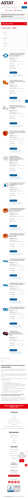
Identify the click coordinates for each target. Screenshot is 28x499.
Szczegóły (13, 72)
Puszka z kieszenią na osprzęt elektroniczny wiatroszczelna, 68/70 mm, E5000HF (17, 107)
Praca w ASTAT (14, 459)
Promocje (14, 442)
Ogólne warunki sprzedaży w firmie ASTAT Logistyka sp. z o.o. (14, 428)
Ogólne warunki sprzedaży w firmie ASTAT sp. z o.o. (14, 426)
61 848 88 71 (14, 463)
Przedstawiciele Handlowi (14, 453)
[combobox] (14, 34)
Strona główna (4, 18)
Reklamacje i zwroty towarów (14, 420)
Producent (4, 32)
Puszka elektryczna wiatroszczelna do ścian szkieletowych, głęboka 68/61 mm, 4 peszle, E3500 (17, 209)
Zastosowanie (5, 37)
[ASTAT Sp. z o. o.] (7, 3)
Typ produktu (5, 43)
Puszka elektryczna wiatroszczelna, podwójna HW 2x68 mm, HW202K (17, 308)
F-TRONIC (16, 58)
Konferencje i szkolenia (14, 437)
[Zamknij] (27, 451)
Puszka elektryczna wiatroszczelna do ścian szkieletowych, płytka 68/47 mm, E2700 (17, 132)
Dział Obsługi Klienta (14, 451)
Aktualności (14, 440)
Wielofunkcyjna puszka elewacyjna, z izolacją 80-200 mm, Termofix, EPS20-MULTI (17, 184)
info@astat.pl (14, 464)
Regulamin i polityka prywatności (14, 422)
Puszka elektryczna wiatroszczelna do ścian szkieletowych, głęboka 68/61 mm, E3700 (17, 235)
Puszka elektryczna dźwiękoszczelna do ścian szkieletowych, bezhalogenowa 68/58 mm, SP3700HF (16, 158)
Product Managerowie (14, 455)
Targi (14, 439)
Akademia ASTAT (14, 435)
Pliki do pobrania (14, 418)
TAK (22, 460)
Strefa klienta (14, 424)
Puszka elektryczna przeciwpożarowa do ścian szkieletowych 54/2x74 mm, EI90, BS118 (16, 333)
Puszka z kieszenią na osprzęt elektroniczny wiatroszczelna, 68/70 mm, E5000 (17, 81)
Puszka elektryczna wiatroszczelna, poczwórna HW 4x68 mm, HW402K (17, 259)
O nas (14, 415)
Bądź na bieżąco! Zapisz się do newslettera (14, 406)
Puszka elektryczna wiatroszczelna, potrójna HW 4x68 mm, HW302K (17, 284)
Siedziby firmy (14, 457)
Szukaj (24, 7)
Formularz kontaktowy (14, 449)
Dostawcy (14, 417)
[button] (26, 465)
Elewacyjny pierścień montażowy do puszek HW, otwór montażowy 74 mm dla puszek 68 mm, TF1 (17, 54)
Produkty (10, 18)
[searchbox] (14, 35)
